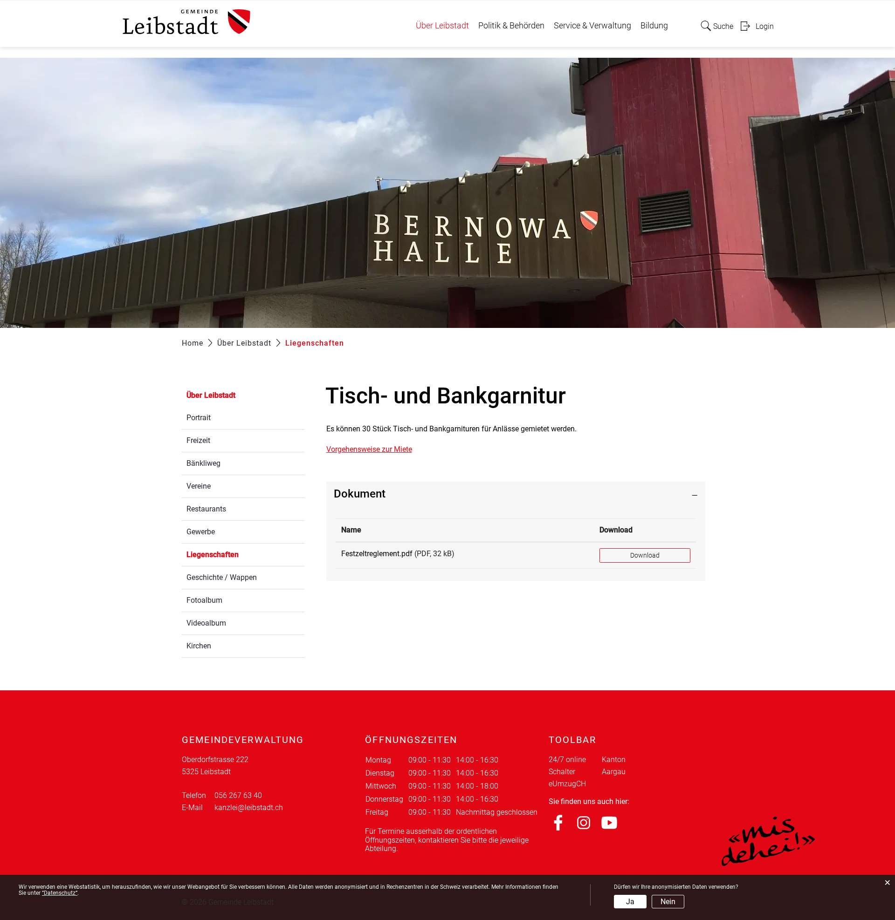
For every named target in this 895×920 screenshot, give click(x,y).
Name (351, 529)
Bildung (654, 25)
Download (616, 529)
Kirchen (198, 645)
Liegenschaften (234, 554)
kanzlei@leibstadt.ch (248, 807)
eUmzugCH (567, 783)
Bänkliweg (203, 463)
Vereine (198, 486)
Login (765, 26)
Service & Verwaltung (592, 25)
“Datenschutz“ (59, 893)
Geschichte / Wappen (221, 577)
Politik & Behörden (511, 25)
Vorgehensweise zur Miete (369, 449)
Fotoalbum (204, 600)
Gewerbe (200, 531)
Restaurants (206, 508)
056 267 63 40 (238, 795)
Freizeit (198, 440)
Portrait (198, 417)
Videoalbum (206, 623)
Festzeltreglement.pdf (377, 553)
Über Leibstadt (442, 25)
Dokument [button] (360, 493)
